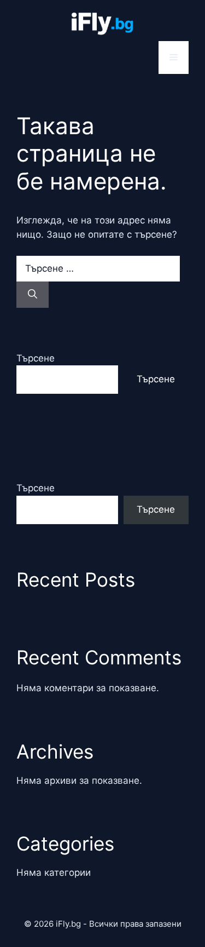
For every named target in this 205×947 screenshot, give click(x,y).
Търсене (35, 358)
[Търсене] (32, 295)
